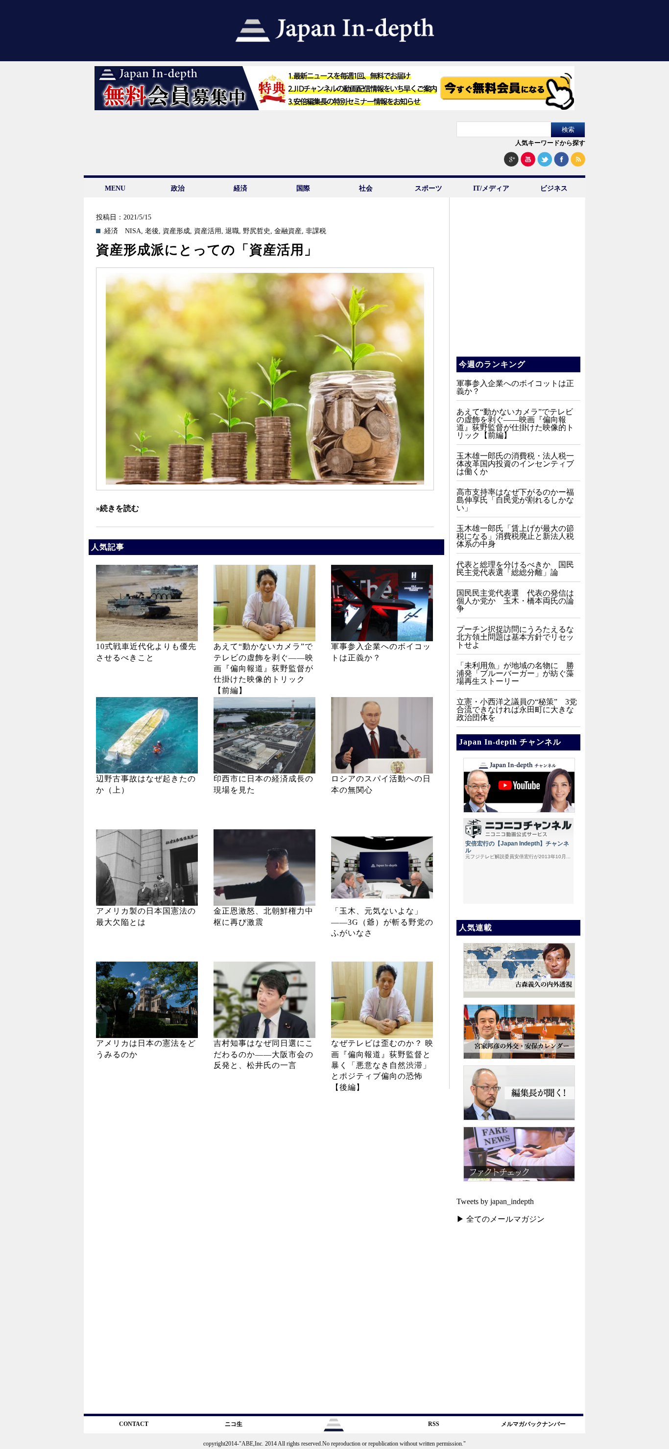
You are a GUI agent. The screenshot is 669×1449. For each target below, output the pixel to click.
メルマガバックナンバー (533, 1424)
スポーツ (428, 188)
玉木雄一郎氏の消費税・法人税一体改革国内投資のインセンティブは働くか (515, 464)
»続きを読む (117, 508)
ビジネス (554, 188)
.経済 (110, 231)
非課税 (316, 231)
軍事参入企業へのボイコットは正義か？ (515, 387)
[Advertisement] (517, 284)
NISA (133, 231)
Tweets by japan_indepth (495, 1201)
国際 (303, 188)
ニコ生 (233, 1424)
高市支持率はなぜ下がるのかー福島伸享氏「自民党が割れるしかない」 (515, 500)
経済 (240, 188)
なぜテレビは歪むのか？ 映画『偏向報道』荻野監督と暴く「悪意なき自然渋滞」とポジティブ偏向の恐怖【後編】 (382, 1065)
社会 (366, 188)
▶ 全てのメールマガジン (500, 1219)
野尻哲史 (256, 231)
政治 (178, 188)
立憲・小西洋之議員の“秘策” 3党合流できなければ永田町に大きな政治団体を (516, 710)
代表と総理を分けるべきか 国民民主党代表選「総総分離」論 (515, 568)
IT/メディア (491, 188)
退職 (232, 231)
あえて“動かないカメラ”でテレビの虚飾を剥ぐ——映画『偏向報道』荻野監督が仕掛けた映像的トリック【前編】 (263, 668)
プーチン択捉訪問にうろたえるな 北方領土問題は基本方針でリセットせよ (519, 637)
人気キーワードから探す (550, 142)
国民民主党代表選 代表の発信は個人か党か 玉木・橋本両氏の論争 (515, 601)
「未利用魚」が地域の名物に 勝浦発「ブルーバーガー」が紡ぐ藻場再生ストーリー (515, 673)
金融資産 (288, 231)
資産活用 (207, 231)
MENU (115, 188)
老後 (152, 231)
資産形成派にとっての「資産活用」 (207, 249)
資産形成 (176, 231)
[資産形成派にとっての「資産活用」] (265, 378)
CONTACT (133, 1424)
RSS (433, 1424)
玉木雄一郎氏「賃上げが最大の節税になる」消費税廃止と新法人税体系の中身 (515, 536)
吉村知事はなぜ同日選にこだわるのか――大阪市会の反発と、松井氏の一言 (263, 1054)
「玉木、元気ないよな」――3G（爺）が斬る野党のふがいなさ (382, 922)
